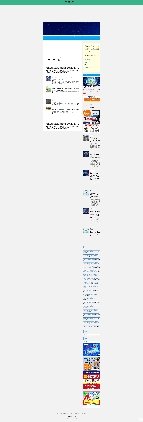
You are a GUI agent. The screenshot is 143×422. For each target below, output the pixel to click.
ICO (53, 80)
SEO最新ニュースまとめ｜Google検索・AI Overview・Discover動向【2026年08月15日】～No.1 (91, 322)
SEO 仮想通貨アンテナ (71, 2)
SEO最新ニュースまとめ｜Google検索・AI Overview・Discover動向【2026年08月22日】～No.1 (95, 214)
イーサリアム (60, 36)
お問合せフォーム (78, 413)
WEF (63, 79)
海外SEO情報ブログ (75, 91)
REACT (84, 36)
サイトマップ (84, 413)
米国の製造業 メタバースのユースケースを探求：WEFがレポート (65, 77)
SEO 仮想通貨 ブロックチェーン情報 (71, 418)
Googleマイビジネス (65, 112)
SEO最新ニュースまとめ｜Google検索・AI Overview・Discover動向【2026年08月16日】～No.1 (91, 310)
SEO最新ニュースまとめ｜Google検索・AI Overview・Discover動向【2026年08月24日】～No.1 (95, 176)
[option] (71, 28)
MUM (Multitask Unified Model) (67, 91)
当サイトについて (63, 413)
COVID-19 (60, 79)
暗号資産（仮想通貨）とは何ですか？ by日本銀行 (95, 140)
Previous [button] (42, 28)
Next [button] (100, 28)
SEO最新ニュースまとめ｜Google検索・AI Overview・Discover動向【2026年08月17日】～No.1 (91, 275)
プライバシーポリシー (70, 413)
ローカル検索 (71, 112)
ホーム (49, 36)
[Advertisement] (71, 13)
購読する (87, 74)
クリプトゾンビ (72, 36)
